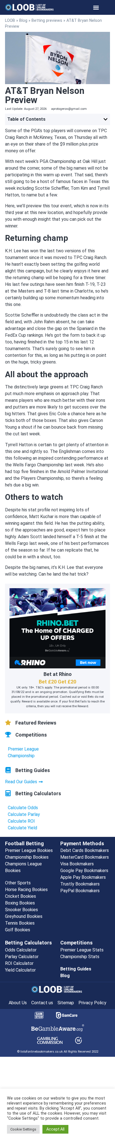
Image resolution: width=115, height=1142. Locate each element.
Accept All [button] (55, 1129)
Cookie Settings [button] (23, 1129)
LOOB (10, 20)
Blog (23, 20)
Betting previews (47, 20)
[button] (96, 7)
